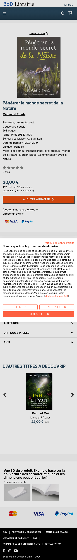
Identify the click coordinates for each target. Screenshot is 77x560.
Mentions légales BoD (56, 296)
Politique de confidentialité (59, 242)
